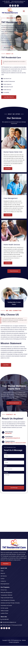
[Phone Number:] (3, 432)
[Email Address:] (3, 437)
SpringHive (16, 642)
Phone (5, 466)
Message (6, 472)
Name (5, 453)
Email (5, 459)
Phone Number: (9, 431)
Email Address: (9, 436)
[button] (24, 11)
